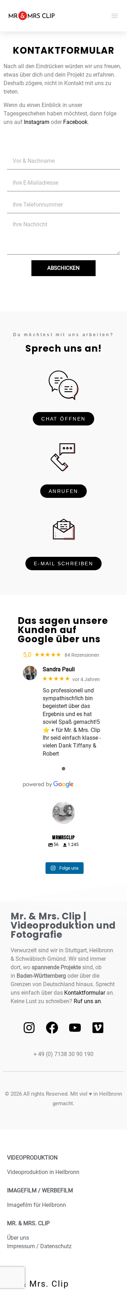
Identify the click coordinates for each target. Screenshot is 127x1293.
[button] (114, 15)
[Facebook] (52, 1027)
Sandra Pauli (59, 669)
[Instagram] (29, 1027)
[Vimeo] (98, 1027)
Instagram (37, 122)
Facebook (75, 122)
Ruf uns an (87, 1001)
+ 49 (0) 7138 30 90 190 (63, 1054)
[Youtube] (75, 1027)
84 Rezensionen (82, 655)
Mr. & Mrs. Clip (36, 1284)
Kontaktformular (84, 992)
